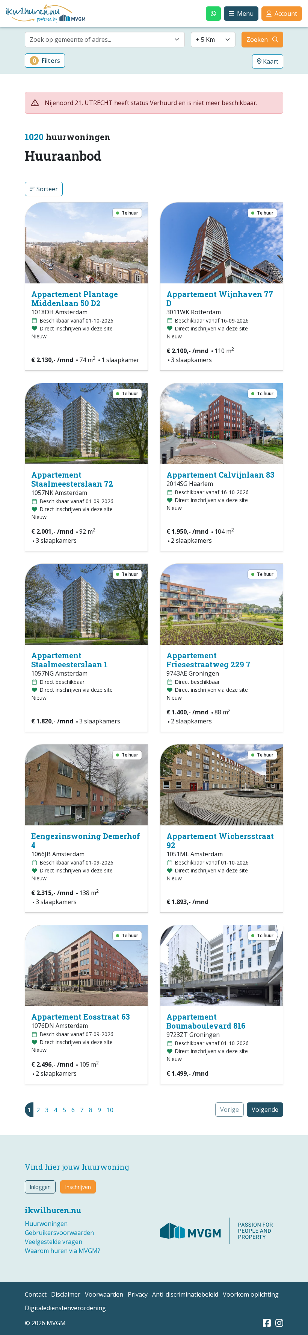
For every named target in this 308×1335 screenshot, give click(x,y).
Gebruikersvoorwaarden (59, 1232)
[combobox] (105, 39)
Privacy (138, 1294)
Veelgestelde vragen (53, 1242)
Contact (36, 1294)
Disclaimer (65, 1294)
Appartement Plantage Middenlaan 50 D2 (74, 298)
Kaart (269, 61)
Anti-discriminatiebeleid (185, 1294)
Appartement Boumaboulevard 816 (205, 1021)
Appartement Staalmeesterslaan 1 (69, 659)
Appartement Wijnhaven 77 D (219, 298)
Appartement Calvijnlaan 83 (220, 475)
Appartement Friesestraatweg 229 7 (208, 659)
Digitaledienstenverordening (65, 1308)
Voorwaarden (104, 1294)
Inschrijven (78, 1186)
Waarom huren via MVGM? (62, 1251)
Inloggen (40, 1186)
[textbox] (100, 39)
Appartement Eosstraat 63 (80, 1016)
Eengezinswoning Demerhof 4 (85, 840)
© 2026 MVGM (45, 1323)
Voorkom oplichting (251, 1294)
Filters (46, 60)
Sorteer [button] (46, 189)
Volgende (265, 1109)
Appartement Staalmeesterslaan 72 (72, 479)
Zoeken (257, 39)
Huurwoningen (46, 1223)
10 (110, 1110)
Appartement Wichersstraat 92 (220, 840)
